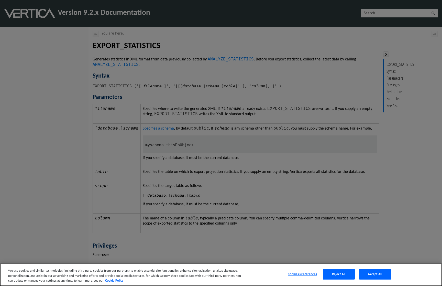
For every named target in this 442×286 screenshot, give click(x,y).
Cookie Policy (114, 280)
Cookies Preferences (302, 274)
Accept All (375, 274)
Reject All (338, 274)
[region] (221, 274)
